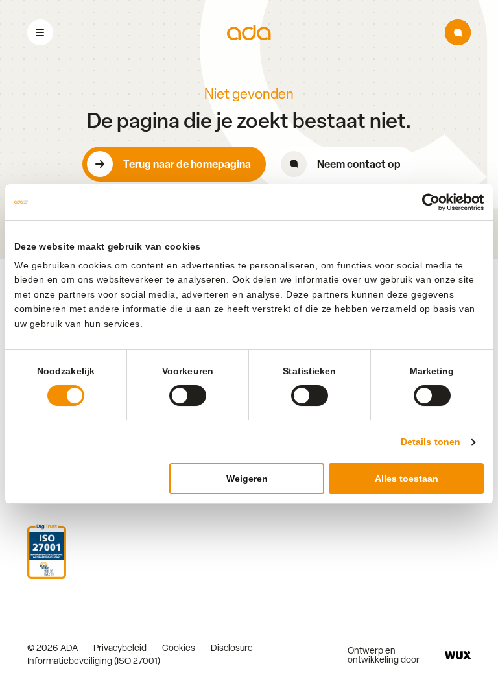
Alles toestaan (406, 478)
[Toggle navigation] (40, 32)
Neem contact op (359, 164)
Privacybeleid (120, 648)
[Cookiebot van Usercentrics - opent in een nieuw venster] (427, 202)
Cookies (178, 648)
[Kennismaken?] (458, 32)
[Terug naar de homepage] (249, 33)
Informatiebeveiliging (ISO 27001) (93, 661)
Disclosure (232, 648)
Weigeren (247, 478)
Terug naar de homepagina (187, 164)
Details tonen (430, 441)
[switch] (187, 395)
